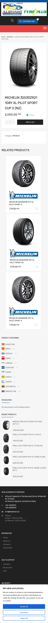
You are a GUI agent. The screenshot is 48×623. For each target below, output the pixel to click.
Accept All (24, 607)
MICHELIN (10, 37)
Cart (5, 571)
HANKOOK (8, 363)
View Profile (7, 548)
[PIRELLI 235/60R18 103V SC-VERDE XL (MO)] (6, 464)
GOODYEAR (9, 368)
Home (3, 37)
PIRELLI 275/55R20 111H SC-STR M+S (27, 435)
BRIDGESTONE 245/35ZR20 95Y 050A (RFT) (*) (27, 423)
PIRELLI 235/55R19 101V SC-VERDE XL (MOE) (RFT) (29, 469)
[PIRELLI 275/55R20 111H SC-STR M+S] (6, 442)
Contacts (6, 544)
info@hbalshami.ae (12, 512)
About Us (6, 541)
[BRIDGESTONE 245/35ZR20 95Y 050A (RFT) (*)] (6, 429)
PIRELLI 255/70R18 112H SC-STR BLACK (28, 446)
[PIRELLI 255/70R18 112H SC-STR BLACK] (6, 453)
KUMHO (8, 358)
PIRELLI (8, 349)
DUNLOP (8, 377)
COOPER (8, 382)
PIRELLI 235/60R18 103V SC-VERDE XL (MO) (29, 457)
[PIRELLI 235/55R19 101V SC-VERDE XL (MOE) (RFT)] (6, 476)
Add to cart (30, 122)
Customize (24, 613)
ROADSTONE (10, 344)
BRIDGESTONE (10, 391)
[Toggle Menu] (45, 29)
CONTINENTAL (10, 387)
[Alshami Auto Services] (24, 15)
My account (7, 568)
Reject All (24, 618)
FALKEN (8, 372)
